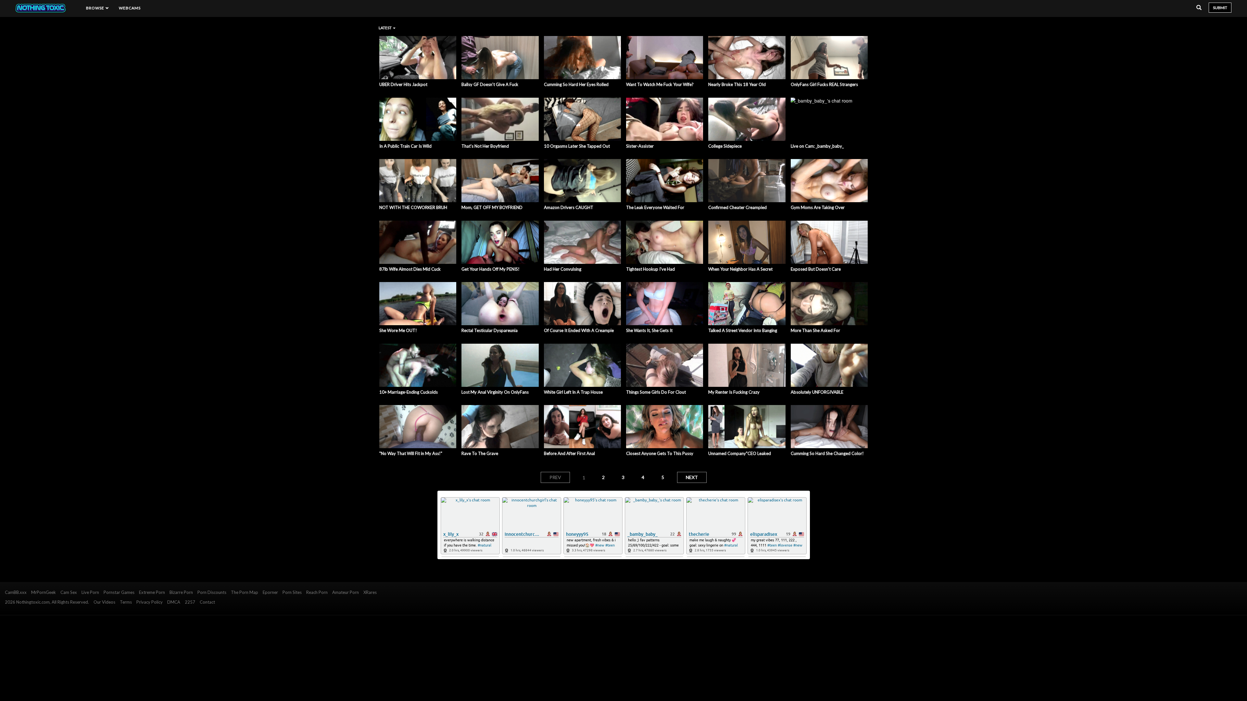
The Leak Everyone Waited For (655, 207)
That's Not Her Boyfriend (485, 146)
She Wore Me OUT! (398, 330)
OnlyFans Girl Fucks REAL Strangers (824, 84)
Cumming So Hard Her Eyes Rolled (576, 84)
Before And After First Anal (569, 453)
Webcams (130, 8)
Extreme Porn (152, 592)
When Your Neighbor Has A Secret (740, 269)
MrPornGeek (43, 592)
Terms (126, 602)
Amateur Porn (345, 592)
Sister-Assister (640, 146)
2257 (190, 602)
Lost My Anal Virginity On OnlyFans (495, 392)
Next (692, 477)
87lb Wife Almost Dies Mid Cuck (410, 269)
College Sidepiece (725, 146)
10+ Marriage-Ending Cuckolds (408, 392)
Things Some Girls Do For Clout (656, 392)
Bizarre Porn (181, 592)
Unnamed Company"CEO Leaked (739, 453)
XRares (370, 592)
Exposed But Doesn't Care (816, 269)
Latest (385, 27)
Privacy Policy (149, 602)
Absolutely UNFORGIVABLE (817, 392)
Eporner (270, 592)
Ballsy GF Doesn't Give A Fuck (489, 84)
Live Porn (90, 592)
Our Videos (104, 602)
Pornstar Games (119, 592)
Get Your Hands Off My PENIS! (490, 269)
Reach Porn (317, 592)
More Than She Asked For (815, 330)
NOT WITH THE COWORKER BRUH (413, 207)
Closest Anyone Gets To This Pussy (659, 453)
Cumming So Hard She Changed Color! (827, 453)
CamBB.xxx (16, 592)
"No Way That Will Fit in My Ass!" (410, 453)
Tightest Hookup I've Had (650, 269)
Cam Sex (68, 592)
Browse (96, 8)
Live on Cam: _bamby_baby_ (817, 146)
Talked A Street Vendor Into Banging (742, 330)
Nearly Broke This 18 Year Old (737, 84)
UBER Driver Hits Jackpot (403, 84)
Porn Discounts (211, 592)
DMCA (173, 602)
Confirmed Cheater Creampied (737, 207)
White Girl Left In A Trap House (573, 392)
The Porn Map (244, 592)
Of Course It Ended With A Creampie (579, 330)
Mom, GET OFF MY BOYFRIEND (492, 207)
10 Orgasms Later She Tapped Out (577, 146)
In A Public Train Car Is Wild (405, 146)
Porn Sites (292, 592)
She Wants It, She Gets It (649, 330)
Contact (207, 602)
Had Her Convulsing (562, 269)
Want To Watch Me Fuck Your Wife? (660, 84)
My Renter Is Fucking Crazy (734, 392)
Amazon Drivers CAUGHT (568, 207)
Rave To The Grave (479, 453)
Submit (1220, 7)
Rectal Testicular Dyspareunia (489, 330)
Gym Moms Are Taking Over (818, 207)
